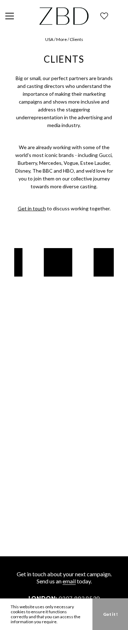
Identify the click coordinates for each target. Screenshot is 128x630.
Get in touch (32, 208)
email (69, 581)
